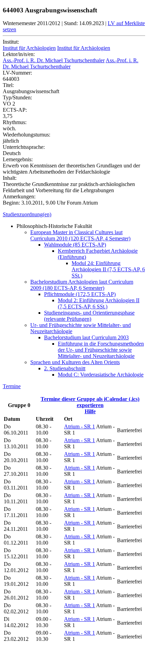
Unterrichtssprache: (24, 147)
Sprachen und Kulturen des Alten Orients (75, 362)
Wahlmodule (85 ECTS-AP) (75, 245)
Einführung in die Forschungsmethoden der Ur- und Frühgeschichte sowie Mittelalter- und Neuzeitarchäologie (101, 350)
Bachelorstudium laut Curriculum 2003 (86, 337)
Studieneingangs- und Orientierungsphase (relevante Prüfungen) (89, 316)
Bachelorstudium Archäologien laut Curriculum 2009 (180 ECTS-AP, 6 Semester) (81, 285)
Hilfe (90, 411)
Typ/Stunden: (17, 97)
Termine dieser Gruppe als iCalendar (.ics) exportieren (90, 402)
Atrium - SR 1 (79, 426)
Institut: (11, 42)
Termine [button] (12, 386)
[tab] (74, 214)
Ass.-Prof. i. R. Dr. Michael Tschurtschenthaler (54, 60)
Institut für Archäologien (29, 48)
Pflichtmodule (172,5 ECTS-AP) (80, 294)
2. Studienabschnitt (64, 368)
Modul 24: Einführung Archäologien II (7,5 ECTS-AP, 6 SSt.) (108, 269)
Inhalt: (10, 178)
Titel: (8, 85)
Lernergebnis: (18, 159)
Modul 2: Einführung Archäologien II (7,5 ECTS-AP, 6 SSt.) (98, 303)
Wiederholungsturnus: (26, 135)
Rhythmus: (15, 122)
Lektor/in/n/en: (19, 54)
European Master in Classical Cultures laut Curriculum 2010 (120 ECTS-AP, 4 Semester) (80, 235)
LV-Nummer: (17, 73)
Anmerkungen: (19, 196)
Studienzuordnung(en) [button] (27, 214)
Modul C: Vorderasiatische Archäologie (101, 374)
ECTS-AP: (15, 110)
